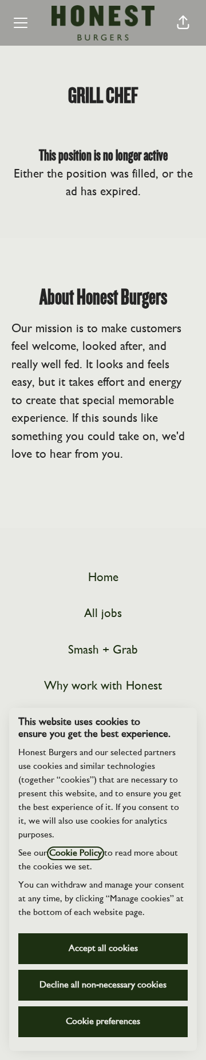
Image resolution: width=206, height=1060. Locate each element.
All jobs (103, 614)
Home (103, 578)
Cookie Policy (75, 853)
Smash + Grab (103, 650)
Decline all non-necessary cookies (103, 985)
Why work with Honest (103, 686)
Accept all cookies (103, 948)
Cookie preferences (103, 1021)
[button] (183, 23)
